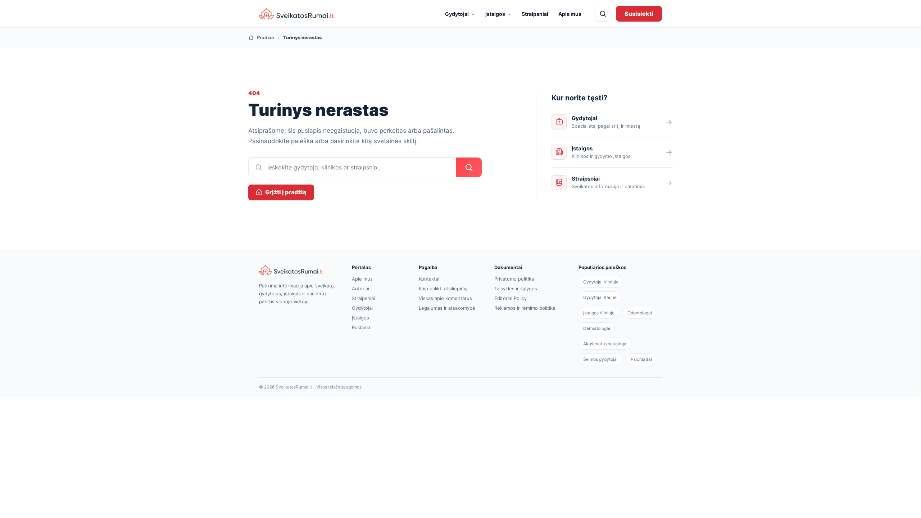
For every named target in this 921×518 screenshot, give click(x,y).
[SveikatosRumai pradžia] (297, 14)
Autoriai (360, 288)
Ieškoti (469, 167)
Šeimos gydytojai (600, 359)
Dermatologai (596, 328)
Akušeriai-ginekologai (605, 343)
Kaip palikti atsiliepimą (443, 288)
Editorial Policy (510, 298)
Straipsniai (535, 14)
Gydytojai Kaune (600, 297)
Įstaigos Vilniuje (598, 312)
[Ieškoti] (603, 14)
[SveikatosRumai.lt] (298, 269)
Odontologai (639, 312)
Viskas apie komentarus (445, 298)
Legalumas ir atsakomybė (447, 308)
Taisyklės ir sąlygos (515, 288)
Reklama (361, 327)
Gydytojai (460, 13)
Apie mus (569, 14)
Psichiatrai (641, 359)
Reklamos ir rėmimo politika (524, 308)
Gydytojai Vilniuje (600, 282)
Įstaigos (498, 13)
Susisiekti (639, 13)
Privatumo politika (514, 279)
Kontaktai (429, 279)
